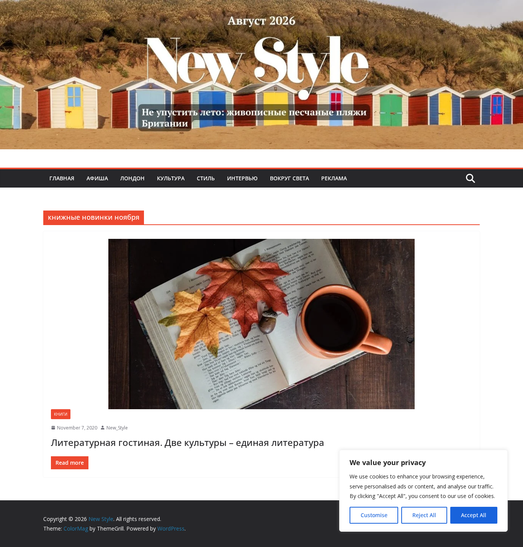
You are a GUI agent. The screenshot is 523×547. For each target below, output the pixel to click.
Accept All (473, 515)
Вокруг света (289, 178)
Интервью (242, 178)
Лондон (132, 178)
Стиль (206, 178)
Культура (171, 178)
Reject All (424, 515)
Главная (61, 178)
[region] (423, 491)
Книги (60, 414)
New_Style (117, 428)
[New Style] (261, 8)
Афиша (97, 178)
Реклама (334, 178)
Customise (374, 515)
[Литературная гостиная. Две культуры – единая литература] (261, 324)
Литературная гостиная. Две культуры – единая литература (187, 442)
